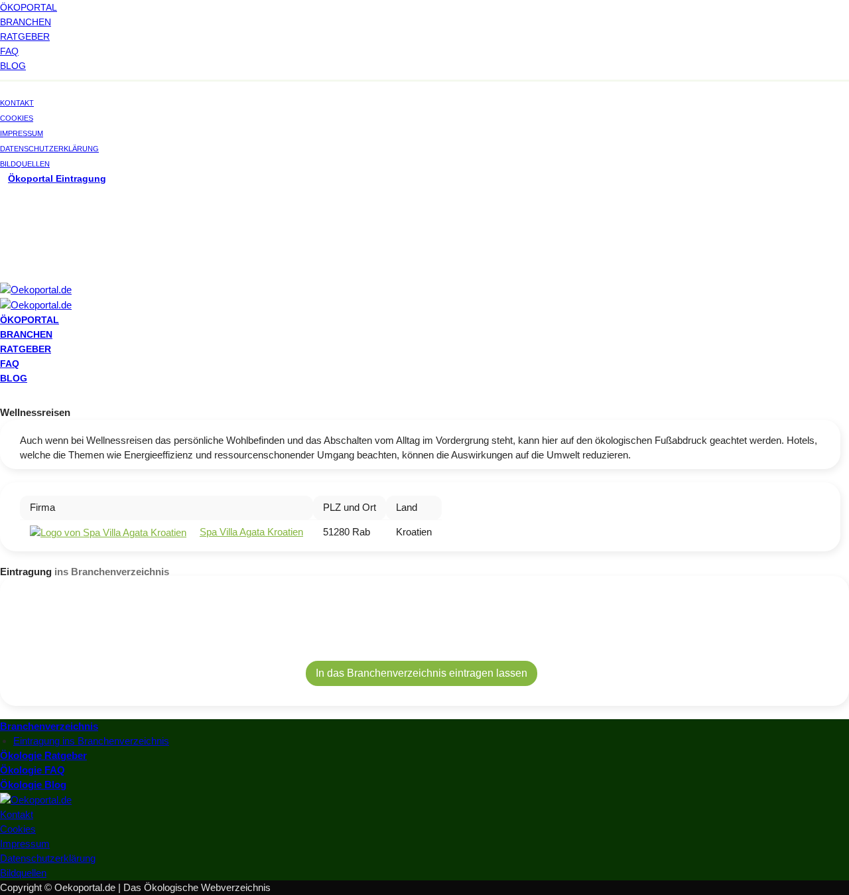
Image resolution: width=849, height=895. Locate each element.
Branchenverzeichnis (49, 726)
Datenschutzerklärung (49, 149)
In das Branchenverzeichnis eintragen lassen (421, 673)
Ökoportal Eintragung (57, 178)
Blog (13, 65)
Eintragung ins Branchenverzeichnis (91, 740)
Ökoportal (28, 7)
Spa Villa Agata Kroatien (251, 531)
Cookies (16, 118)
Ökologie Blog (33, 784)
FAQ (9, 51)
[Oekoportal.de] (36, 289)
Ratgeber (25, 36)
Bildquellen (25, 164)
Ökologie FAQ (32, 770)
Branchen (25, 22)
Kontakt (17, 103)
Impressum (21, 133)
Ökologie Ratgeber (43, 755)
